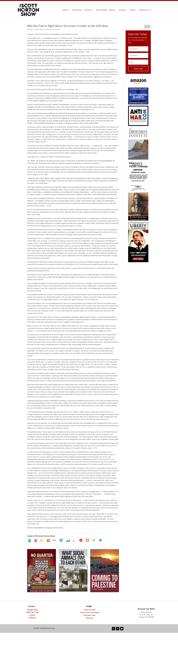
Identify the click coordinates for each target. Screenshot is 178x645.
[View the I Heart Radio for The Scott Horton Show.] (74, 541)
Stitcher (32, 617)
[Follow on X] (113, 628)
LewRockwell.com (57, 34)
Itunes (32, 615)
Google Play (32, 609)
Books (133, 10)
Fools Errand (89, 609)
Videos (112, 10)
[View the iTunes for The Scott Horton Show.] (36, 540)
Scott (31, 29)
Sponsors (143, 10)
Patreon (89, 618)
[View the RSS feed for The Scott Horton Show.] (48, 540)
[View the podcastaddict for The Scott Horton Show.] (87, 540)
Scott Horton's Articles (52, 29)
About (65, 10)
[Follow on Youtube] (121, 628)
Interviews (77, 10)
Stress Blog (101, 10)
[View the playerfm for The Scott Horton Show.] (81, 540)
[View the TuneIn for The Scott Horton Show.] (61, 540)
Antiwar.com (90, 615)
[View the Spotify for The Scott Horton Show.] (29, 540)
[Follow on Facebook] (117, 628)
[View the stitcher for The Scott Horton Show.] (54, 540)
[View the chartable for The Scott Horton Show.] (100, 540)
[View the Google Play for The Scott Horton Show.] (42, 540)
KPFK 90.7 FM (32, 612)
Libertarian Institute (89, 612)
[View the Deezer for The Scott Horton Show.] (67, 540)
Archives (88, 10)
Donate (122, 10)
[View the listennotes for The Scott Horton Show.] (94, 540)
